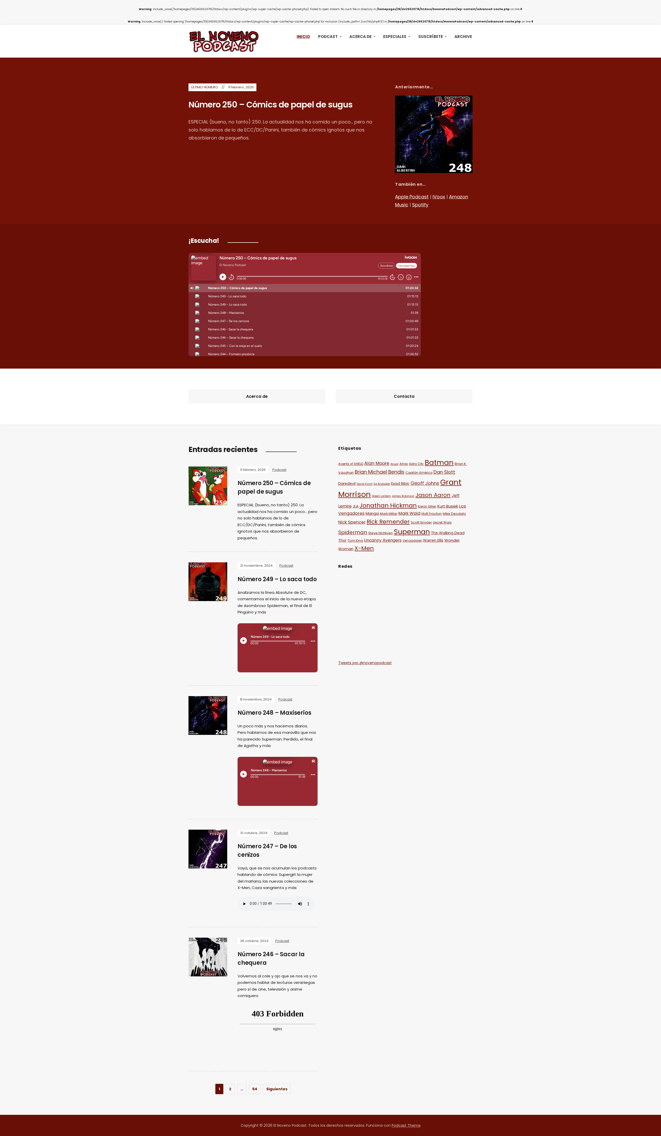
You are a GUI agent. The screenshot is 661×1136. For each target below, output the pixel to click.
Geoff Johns (425, 483)
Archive (463, 36)
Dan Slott (444, 472)
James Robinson (403, 496)
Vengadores (412, 541)
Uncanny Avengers (383, 540)
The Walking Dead (448, 532)
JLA (355, 506)
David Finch (365, 484)
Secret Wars (442, 522)
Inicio (303, 36)
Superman (412, 531)
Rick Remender (388, 522)
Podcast (328, 36)
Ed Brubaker (382, 484)
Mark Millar (388, 513)
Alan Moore (376, 463)
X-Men (364, 548)
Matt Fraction (431, 514)
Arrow (403, 464)
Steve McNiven (380, 533)
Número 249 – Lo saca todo (277, 579)
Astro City (416, 464)
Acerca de (360, 36)
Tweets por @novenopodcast (365, 662)
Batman (439, 462)
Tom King (355, 540)
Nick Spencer (352, 522)
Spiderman (352, 532)
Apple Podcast (412, 196)
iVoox (438, 196)
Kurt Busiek (447, 506)
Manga (372, 513)
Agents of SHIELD (350, 464)
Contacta (404, 396)
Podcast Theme (406, 1125)
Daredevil (347, 483)
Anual (394, 464)
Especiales (394, 36)
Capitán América (418, 473)
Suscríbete (430, 36)
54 (254, 1089)
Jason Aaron (433, 495)
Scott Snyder (421, 522)
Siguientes (276, 1089)
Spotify (420, 204)
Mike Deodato (454, 513)
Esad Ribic (400, 483)
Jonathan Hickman (388, 505)
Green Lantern (381, 496)
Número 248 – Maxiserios (274, 713)
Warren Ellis (433, 540)
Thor (342, 540)
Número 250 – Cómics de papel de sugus (270, 104)
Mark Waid (409, 513)
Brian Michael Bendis (379, 472)
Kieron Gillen (427, 506)
